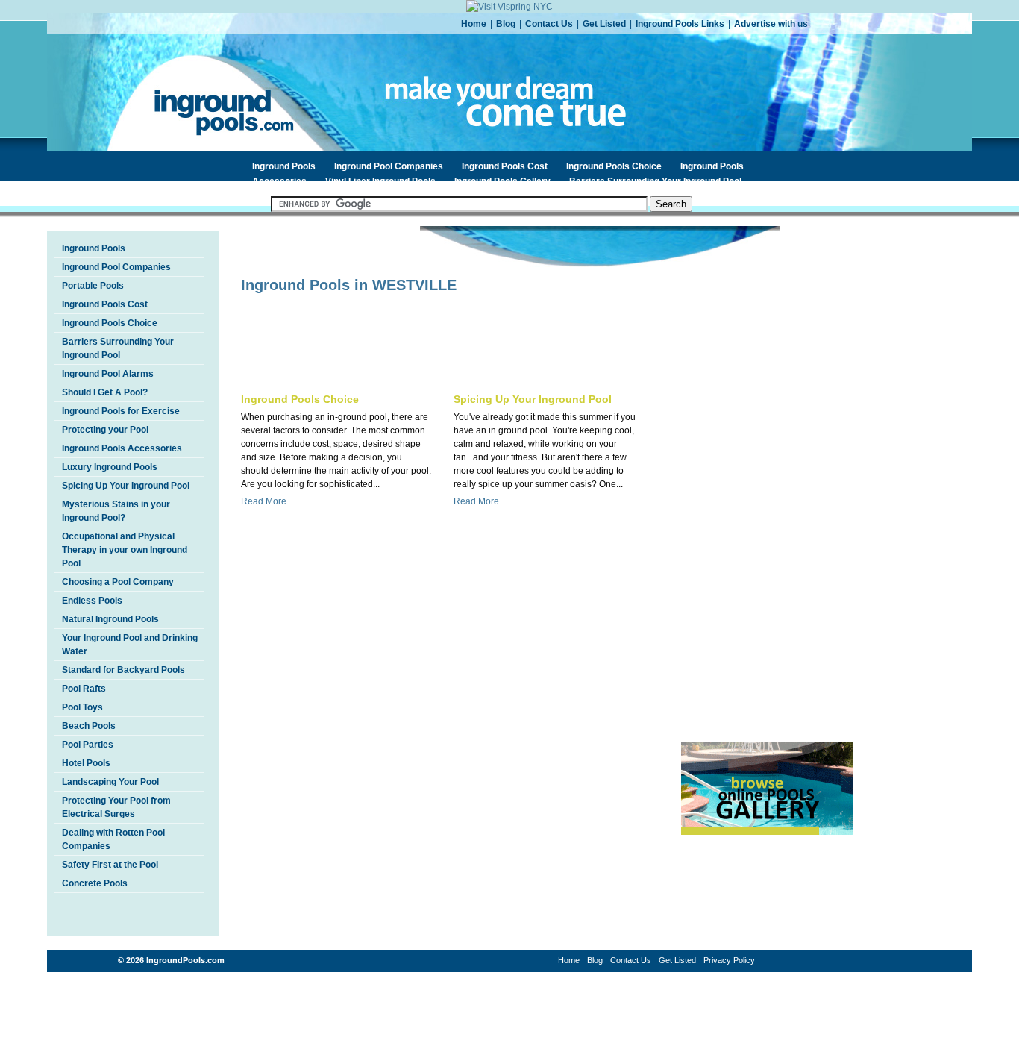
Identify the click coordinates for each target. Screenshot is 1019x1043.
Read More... (267, 501)
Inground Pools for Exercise (121, 411)
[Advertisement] (415, 323)
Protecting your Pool (105, 430)
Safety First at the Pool (110, 864)
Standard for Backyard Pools (123, 670)
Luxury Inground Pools (109, 467)
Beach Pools (89, 726)
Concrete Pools (95, 883)
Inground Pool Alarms (108, 374)
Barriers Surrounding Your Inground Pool (655, 181)
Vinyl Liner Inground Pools (380, 181)
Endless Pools (92, 600)
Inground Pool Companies (388, 166)
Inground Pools (284, 166)
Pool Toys (82, 707)
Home (473, 24)
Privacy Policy (729, 960)
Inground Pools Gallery (502, 181)
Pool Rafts (84, 688)
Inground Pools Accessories (122, 448)
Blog (505, 24)
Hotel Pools (86, 763)
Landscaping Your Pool (110, 782)
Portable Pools (93, 286)
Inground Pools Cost (505, 166)
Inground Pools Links (680, 24)
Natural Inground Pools (110, 619)
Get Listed (604, 24)
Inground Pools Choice (614, 166)
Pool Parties (87, 744)
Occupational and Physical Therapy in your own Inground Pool (124, 550)
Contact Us (549, 24)
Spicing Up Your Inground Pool (125, 485)
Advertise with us (771, 24)
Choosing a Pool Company (118, 582)
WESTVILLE (414, 285)
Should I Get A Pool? (105, 392)
